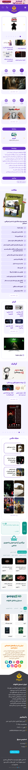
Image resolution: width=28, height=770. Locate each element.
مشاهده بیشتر (12, 91)
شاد (21, 662)
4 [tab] (13, 36)
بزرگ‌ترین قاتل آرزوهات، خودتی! (19, 314)
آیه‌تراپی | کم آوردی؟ (9, 313)
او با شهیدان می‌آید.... (21, 48)
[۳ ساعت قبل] (20, 448)
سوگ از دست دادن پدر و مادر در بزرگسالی (15, 172)
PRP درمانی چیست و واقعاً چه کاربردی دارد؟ (14, 154)
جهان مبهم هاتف (8, 623)
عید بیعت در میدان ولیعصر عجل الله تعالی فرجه (11, 460)
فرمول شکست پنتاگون (18, 286)
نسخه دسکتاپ (14, 752)
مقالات (14, 190)
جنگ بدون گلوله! (9, 327)
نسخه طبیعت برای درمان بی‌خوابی (16, 165)
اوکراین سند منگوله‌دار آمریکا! (16, 272)
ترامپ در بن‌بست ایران (18, 264)
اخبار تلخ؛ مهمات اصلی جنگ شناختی (15, 255)
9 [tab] (5, 432)
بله (6, 662)
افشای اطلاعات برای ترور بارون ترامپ (15, 276)
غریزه (25, 623)
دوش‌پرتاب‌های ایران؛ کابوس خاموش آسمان (13, 245)
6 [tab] (8, 36)
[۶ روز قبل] (19, 321)
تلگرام (8, 665)
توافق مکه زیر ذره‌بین (18, 259)
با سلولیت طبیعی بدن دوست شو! (21, 394)
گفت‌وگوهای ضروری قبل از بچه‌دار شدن (15, 152)
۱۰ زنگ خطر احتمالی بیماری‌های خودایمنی (15, 159)
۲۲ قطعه (4, 587)
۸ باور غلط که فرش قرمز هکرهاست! (8, 394)
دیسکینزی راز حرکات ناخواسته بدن (8, 60)
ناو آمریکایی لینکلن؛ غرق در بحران (15, 241)
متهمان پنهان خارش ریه (18, 170)
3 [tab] (15, 36)
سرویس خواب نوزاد (21, 182)
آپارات (17, 662)
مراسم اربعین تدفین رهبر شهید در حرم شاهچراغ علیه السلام (11, 472)
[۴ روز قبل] (9, 307)
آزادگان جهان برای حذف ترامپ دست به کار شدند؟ (14, 281)
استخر (24, 636)
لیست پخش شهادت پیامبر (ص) (8, 584)
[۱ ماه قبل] (14, 112)
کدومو (14, 138)
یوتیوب (15, 665)
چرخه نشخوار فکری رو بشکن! (15, 382)
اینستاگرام (12, 665)
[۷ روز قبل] (8, 387)
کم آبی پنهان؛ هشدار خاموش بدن (16, 167)
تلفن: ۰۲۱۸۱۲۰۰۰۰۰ (21, 727)
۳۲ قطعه (4, 571)
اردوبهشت (10, 636)
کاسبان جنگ (20, 268)
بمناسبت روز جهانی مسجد (11, 448)
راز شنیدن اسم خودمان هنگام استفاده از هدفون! (13, 161)
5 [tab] (11, 36)
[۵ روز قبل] (19, 307)
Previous (24, 24)
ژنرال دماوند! (20, 228)
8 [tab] (7, 432)
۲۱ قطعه (17, 571)
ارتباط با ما (22, 744)
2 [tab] (18, 36)
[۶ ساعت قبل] (14, 24)
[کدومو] (14, 134)
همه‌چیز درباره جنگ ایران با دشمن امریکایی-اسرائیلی (15, 222)
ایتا (19, 665)
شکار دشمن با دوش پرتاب (17, 232)
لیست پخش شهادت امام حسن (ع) (21, 584)
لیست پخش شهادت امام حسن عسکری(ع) (21, 568)
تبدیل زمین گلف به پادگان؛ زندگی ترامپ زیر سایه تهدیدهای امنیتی (13, 250)
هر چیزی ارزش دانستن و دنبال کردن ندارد (15, 163)
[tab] (22, 71)
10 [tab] (3, 432)
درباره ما (23, 747)
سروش (10, 662)
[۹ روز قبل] (14, 82)
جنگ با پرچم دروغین (18, 291)
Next (3, 24)
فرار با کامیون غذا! (19, 236)
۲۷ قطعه (18, 587)
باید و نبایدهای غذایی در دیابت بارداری (8, 48)
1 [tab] (20, 36)
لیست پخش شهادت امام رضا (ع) (7, 568)
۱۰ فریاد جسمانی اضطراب (20, 60)
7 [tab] (6, 36)
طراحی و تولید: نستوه (13, 767)
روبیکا (14, 662)
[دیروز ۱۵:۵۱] (7, 54)
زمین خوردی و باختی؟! (19, 327)
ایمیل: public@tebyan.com (17, 731)
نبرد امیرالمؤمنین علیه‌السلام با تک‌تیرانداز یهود (13, 157)
